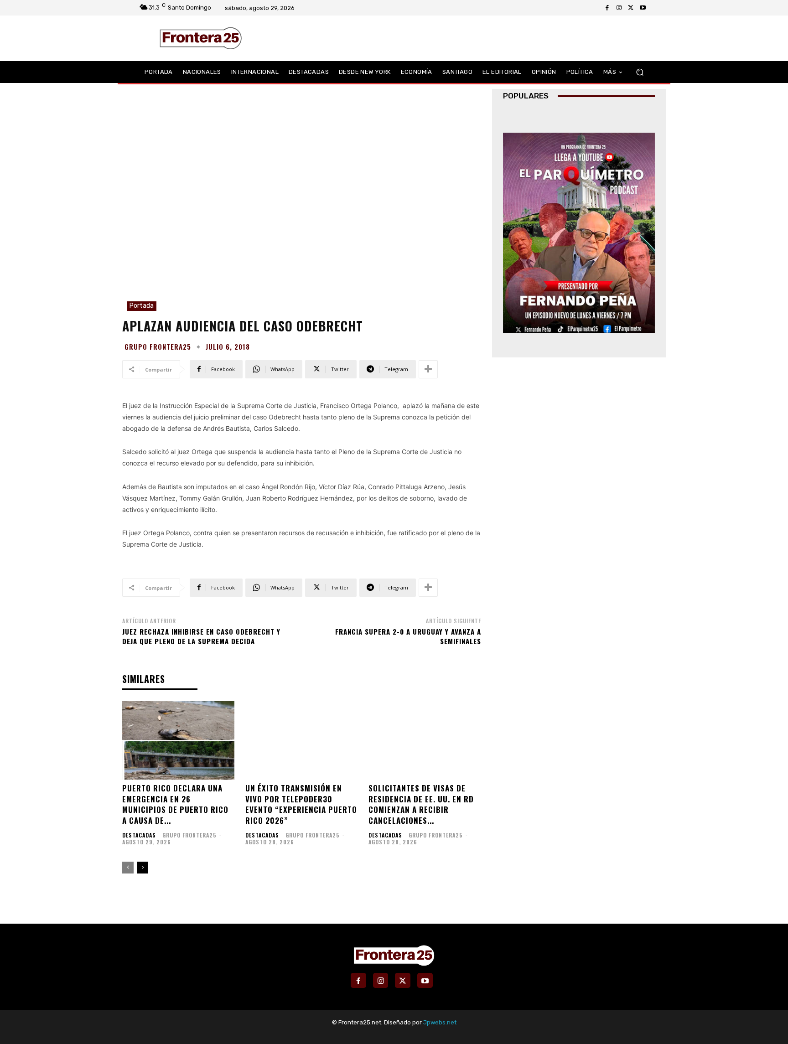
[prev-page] (128, 867)
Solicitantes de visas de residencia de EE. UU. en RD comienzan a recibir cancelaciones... (421, 804)
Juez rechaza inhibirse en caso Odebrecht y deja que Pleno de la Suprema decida (201, 636)
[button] (639, 72)
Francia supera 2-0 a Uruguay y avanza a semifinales (408, 636)
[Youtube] (642, 8)
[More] (428, 369)
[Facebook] (607, 8)
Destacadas (139, 835)
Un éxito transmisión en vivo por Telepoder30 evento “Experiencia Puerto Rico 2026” (301, 804)
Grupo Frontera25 (157, 346)
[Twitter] (631, 8)
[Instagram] (619, 8)
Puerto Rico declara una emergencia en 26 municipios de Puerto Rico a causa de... (175, 804)
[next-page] (142, 867)
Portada (142, 306)
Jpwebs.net (439, 1022)
